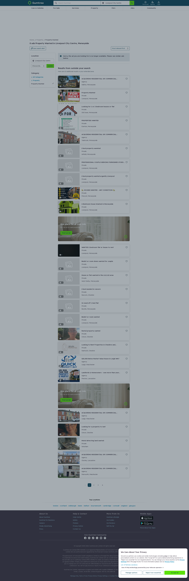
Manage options (131, 573)
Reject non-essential (153, 573)
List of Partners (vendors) (129, 565)
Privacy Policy (169, 561)
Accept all (174, 573)
